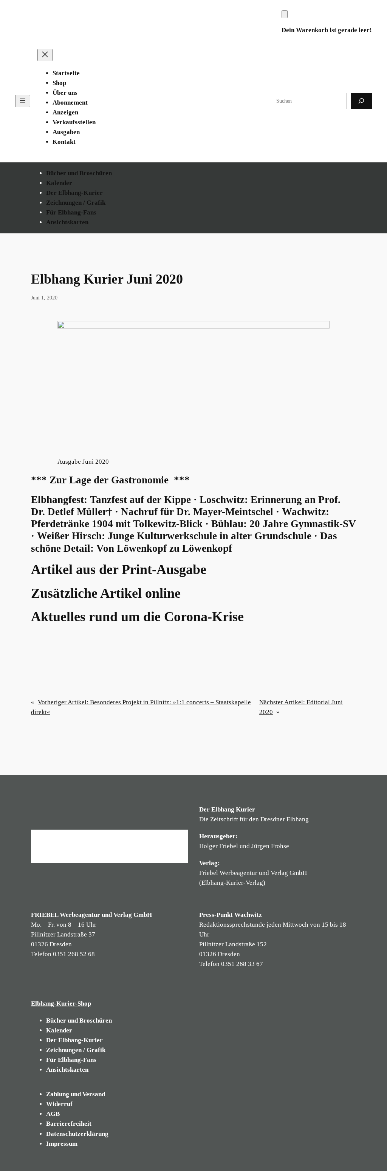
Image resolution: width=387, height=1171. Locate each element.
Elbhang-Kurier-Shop (61, 1003)
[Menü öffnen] (22, 101)
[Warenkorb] (285, 14)
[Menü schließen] (45, 55)
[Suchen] (361, 101)
